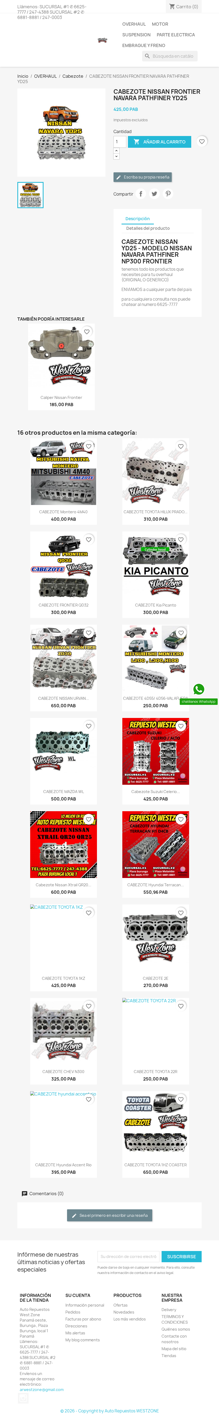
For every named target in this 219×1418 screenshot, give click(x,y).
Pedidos (72, 1312)
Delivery (169, 1309)
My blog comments (82, 1339)
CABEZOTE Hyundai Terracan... (155, 884)
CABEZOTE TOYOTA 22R (155, 1071)
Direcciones (76, 1325)
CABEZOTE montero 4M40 (63, 511)
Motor (160, 24)
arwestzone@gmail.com (42, 1389)
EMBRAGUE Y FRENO (143, 45)
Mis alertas (75, 1332)
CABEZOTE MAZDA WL (63, 791)
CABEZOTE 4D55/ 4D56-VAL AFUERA (155, 698)
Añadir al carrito (160, 141)
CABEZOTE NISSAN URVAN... (63, 698)
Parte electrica (176, 35)
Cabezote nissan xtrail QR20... (63, 884)
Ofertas (121, 1305)
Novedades (124, 1312)
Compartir (140, 193)
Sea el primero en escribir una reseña (113, 1215)
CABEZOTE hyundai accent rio (63, 1164)
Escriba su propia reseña (146, 177)
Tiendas (169, 1355)
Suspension (136, 35)
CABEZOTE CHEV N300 (63, 1071)
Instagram (23, 1398)
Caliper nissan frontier (61, 397)
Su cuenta (77, 1295)
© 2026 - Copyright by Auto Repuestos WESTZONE (109, 1411)
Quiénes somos (176, 1329)
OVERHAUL (134, 24)
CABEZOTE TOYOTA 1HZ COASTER (155, 1164)
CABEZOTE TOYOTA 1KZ (63, 978)
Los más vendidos (130, 1319)
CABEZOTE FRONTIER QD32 (63, 605)
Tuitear (154, 193)
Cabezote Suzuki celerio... (155, 791)
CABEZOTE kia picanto (155, 605)
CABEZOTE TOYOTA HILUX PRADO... (155, 511)
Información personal (84, 1305)
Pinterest (168, 193)
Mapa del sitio (174, 1348)
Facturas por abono (83, 1319)
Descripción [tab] (138, 219)
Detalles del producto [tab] (148, 228)
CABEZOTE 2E (156, 978)
